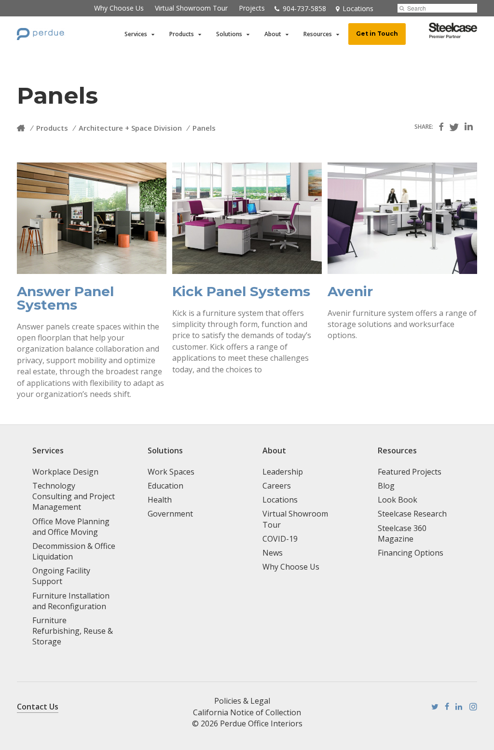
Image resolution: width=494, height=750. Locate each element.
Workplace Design (65, 471)
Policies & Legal (242, 700)
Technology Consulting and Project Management (73, 496)
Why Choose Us (119, 8)
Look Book (397, 499)
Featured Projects (409, 471)
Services (135, 34)
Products (181, 34)
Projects (252, 8)
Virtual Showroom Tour (191, 8)
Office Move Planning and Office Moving (71, 526)
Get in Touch (377, 33)
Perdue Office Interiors (261, 723)
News (272, 552)
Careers (276, 485)
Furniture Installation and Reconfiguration (71, 601)
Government (170, 513)
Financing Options (410, 552)
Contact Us (37, 706)
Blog (386, 485)
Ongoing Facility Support (61, 575)
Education (165, 485)
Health (160, 499)
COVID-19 (280, 538)
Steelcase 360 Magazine (402, 533)
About (272, 34)
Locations (280, 499)
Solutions (229, 34)
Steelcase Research (412, 513)
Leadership (282, 471)
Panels (204, 128)
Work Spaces (171, 471)
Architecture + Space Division (130, 128)
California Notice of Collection (247, 712)
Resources (317, 34)
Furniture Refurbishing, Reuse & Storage (72, 631)
